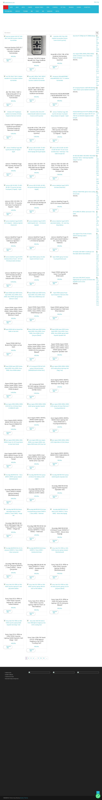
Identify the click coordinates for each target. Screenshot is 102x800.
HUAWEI (79, 7)
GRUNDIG (71, 7)
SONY (37, 11)
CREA (47, 7)
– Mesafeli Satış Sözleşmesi (11, 678)
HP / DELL (63, 7)
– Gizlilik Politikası (8, 674)
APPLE (23, 7)
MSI (43, 11)
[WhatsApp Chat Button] (98, 796)
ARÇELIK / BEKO (39, 7)
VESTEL (57, 11)
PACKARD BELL (8, 11)
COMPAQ (55, 7)
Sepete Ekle (8, 60)
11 (38, 658)
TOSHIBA (25, 11)
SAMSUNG (49, 11)
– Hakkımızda (7, 672)
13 (43, 658)
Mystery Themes (24, 798)
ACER (11, 7)
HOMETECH (87, 7)
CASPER (30, 7)
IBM (32, 11)
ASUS (17, 7)
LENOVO (17, 11)
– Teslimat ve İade (9, 676)
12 (41, 658)
